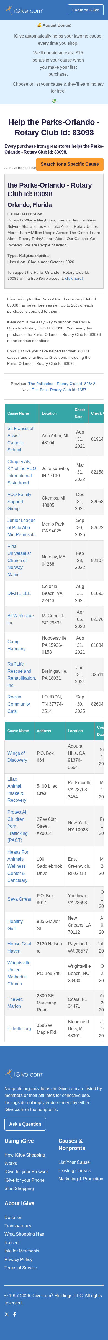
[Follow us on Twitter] (6, 1314)
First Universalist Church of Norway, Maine (19, 560)
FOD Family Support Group (19, 501)
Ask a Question (25, 1124)
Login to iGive (85, 10)
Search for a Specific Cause (70, 164)
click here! (74, 278)
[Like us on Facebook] (14, 1314)
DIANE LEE (19, 593)
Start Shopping (19, 1188)
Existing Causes (74, 1170)
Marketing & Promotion (80, 1179)
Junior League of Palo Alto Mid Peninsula (21, 527)
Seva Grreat (19, 899)
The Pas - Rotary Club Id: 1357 (59, 389)
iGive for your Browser (26, 1171)
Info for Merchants (21, 1251)
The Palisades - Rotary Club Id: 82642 (61, 383)
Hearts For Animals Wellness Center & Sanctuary (17, 866)
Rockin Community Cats (18, 704)
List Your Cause (74, 1162)
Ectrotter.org (19, 1028)
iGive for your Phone (24, 1180)
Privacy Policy (18, 1259)
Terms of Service (20, 1267)
